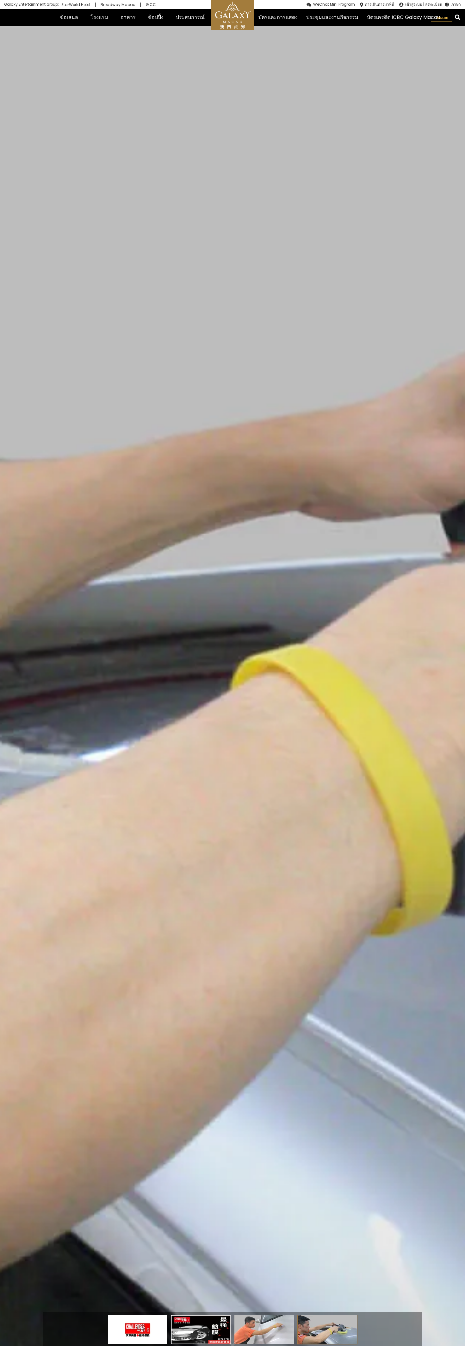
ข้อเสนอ (69, 17)
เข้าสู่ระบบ (413, 4)
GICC (151, 5)
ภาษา (456, 5)
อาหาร (128, 17)
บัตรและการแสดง (278, 17)
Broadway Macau (118, 5)
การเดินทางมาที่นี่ (379, 4)
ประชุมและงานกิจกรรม (332, 17)
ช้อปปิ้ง (156, 17)
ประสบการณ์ (190, 17)
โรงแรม (99, 17)
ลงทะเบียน (433, 4)
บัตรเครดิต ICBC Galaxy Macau (403, 17)
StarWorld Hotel (75, 5)
